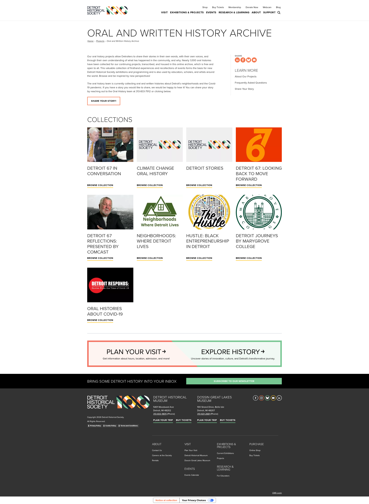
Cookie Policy (110, 426)
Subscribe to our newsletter (234, 381)
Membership (234, 7)
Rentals (155, 460)
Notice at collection (166, 500)
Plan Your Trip (163, 420)
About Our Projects (245, 76)
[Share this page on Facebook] (242, 59)
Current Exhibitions (225, 453)
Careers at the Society (162, 455)
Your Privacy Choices (194, 500)
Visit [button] (164, 12)
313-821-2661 (203, 413)
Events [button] (211, 12)
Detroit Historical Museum (196, 455)
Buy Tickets (218, 7)
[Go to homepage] (118, 405)
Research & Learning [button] (234, 12)
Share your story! (103, 101)
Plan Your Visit (190, 450)
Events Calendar (191, 475)
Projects (100, 41)
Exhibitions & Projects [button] (187, 12)
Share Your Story (244, 89)
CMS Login (277, 492)
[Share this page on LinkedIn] (237, 59)
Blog (278, 7)
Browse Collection (100, 185)
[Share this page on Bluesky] (248, 59)
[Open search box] (279, 12)
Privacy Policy (95, 426)
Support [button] (269, 12)
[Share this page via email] (254, 59)
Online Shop (254, 450)
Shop (205, 7)
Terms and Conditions (129, 426)
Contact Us (157, 450)
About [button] (256, 12)
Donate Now (252, 7)
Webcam (267, 7)
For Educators (223, 475)
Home (90, 41)
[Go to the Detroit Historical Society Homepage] (108, 10)
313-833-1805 (160, 413)
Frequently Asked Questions (251, 82)
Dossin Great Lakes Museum (197, 460)
